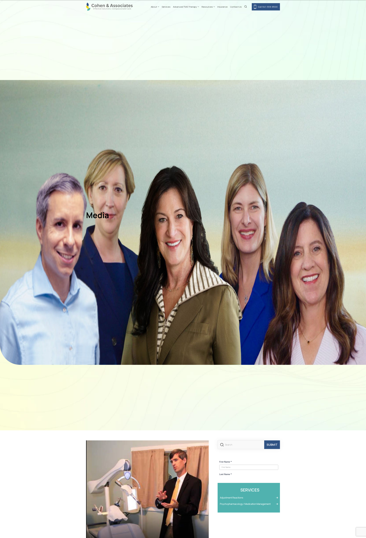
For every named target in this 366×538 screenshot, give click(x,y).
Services (166, 6)
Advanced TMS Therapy (185, 6)
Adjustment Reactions (231, 497)
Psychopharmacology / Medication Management (245, 504)
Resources (207, 6)
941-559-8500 (268, 6)
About (154, 6)
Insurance (222, 6)
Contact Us (236, 6)
